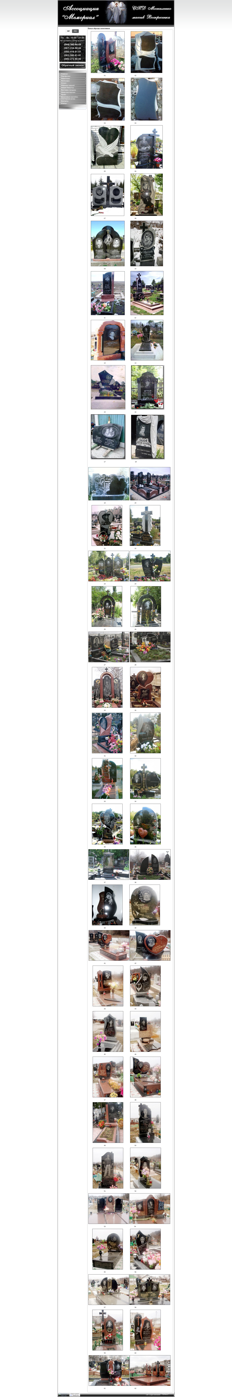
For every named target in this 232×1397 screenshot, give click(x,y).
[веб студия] (167, 1394)
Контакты (64, 101)
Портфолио (65, 76)
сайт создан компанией (153, 1394)
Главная (64, 74)
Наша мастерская (68, 92)
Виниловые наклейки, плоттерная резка (69, 98)
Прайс (63, 94)
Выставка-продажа (68, 90)
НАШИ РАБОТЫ (67, 88)
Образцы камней (68, 85)
